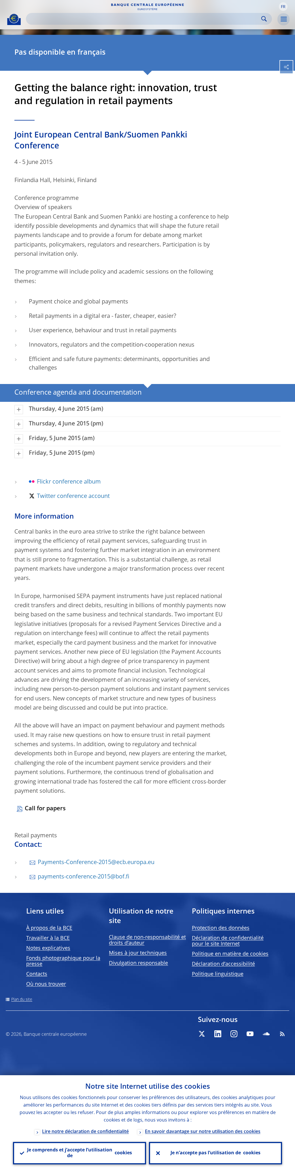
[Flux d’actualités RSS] (282, 1034)
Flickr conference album (69, 482)
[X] (202, 1034)
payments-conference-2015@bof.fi (83, 877)
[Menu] (283, 19)
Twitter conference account (73, 496)
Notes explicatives (48, 948)
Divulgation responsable (138, 963)
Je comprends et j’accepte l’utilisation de (79, 1153)
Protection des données (220, 928)
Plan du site (21, 1000)
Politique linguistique (217, 974)
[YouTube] (250, 1034)
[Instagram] (234, 1034)
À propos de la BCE (49, 928)
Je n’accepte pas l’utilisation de (215, 1153)
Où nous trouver (46, 984)
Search (264, 19)
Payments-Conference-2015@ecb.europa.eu (96, 863)
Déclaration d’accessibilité (223, 964)
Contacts (36, 974)
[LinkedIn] (218, 1034)
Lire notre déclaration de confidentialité (85, 1132)
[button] (283, 6)
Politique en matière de (230, 954)
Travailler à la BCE (48, 938)
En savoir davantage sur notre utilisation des (202, 1132)
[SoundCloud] (266, 1034)
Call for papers (45, 809)
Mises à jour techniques (138, 953)
